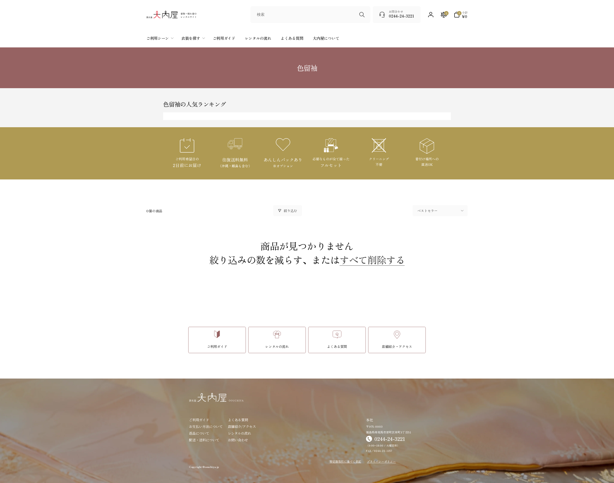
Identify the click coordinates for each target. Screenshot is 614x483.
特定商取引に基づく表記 (345, 461)
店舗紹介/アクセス (242, 426)
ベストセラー (427, 210)
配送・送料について (204, 439)
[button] (461, 14)
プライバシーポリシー (381, 461)
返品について (199, 433)
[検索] (362, 14)
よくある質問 (238, 419)
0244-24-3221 (389, 438)
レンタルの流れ (239, 433)
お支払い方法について (206, 426)
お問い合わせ (238, 439)
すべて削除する (372, 259)
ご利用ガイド (199, 419)
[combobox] (310, 14)
